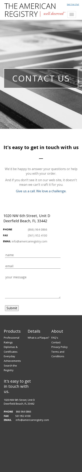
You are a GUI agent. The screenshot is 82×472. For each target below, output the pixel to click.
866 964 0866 (23, 411)
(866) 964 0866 (37, 229)
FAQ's (54, 337)
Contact (56, 342)
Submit (12, 308)
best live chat (73, 4)
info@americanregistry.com (29, 241)
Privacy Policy (59, 347)
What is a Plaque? (38, 337)
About (57, 331)
